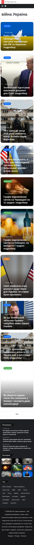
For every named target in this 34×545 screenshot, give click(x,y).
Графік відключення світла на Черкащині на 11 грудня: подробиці (16, 200)
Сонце (9, 493)
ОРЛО (19, 490)
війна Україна (6, 496)
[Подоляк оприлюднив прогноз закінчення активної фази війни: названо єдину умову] (28, 461)
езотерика (15, 496)
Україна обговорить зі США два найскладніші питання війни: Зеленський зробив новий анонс (16, 165)
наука (23, 499)
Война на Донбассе (19, 486)
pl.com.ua (19, 520)
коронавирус (5, 499)
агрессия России (25, 493)
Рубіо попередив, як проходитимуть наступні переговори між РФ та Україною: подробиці (15, 42)
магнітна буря (15, 499)
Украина (16, 493)
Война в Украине (6, 486)
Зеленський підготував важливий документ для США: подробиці (16, 90)
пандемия (5, 503)
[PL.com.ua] (8, 6)
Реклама (17, 536)
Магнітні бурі (5, 490)
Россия (25, 490)
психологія (13, 503)
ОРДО (13, 490)
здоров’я (22, 496)
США (3, 493)
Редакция (10, 536)
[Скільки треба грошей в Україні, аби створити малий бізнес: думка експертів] (17, 474)
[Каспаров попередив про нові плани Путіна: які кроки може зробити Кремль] (28, 474)
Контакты (23, 536)
